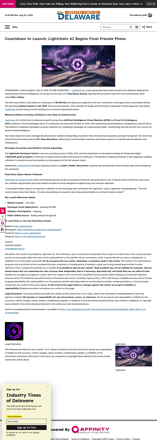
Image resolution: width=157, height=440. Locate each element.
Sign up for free (26, 427)
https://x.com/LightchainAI (28, 233)
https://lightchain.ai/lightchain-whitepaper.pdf (39, 229)
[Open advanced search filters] (137, 27)
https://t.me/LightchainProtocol (30, 236)
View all (151, 4)
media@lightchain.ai (15, 249)
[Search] (131, 27)
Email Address (14, 416)
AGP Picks (7, 4)
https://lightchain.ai (22, 226)
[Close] (48, 387)
